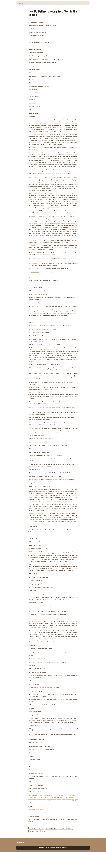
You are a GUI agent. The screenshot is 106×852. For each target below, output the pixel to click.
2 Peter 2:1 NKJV (35, 428)
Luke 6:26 (48, 795)
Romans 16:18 (56, 795)
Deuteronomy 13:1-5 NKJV (37, 216)
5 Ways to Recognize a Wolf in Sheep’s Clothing (43, 813)
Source (50, 389)
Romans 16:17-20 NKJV (36, 120)
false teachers (40, 828)
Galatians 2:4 (57, 801)
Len (38, 19)
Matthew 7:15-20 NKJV (36, 306)
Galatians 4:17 (63, 797)
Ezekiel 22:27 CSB (36, 240)
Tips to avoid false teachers (65, 828)
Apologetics (32, 831)
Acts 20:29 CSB (35, 272)
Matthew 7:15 (41, 795)
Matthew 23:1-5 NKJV (64, 489)
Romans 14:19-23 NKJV (36, 193)
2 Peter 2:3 (65, 801)
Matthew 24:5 (64, 795)
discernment (32, 828)
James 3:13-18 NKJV (35, 177)
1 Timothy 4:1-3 (51, 799)
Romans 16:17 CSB (35, 368)
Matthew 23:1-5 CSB (40, 349)
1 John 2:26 (44, 801)
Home (48, 3)
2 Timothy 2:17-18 (44, 504)
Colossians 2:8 (32, 799)
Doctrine (44, 831)
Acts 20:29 (41, 797)
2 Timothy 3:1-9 (60, 799)
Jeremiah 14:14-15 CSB (36, 513)
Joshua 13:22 (49, 423)
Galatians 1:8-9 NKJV (62, 564)
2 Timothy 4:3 (70, 799)
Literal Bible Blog (21, 3)
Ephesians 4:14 (73, 797)
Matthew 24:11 (73, 795)
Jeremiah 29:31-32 (50, 424)
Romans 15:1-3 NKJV (53, 207)
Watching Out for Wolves (37, 809)
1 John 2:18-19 (36, 801)
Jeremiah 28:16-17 (39, 424)
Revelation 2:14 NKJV (36, 392)
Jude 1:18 (50, 801)
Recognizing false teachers (51, 828)
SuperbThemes (63, 847)
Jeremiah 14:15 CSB (35, 621)
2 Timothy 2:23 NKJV (36, 147)
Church (38, 831)
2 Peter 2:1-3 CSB (35, 552)
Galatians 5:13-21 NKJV (36, 152)
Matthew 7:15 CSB (36, 258)
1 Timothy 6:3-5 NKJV (37, 134)
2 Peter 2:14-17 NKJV (36, 630)
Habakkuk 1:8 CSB (35, 245)
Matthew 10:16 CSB (36, 263)
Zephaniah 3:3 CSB (36, 252)
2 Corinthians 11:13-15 (51, 797)
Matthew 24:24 (32, 797)
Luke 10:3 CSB (35, 268)
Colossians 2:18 (41, 799)
